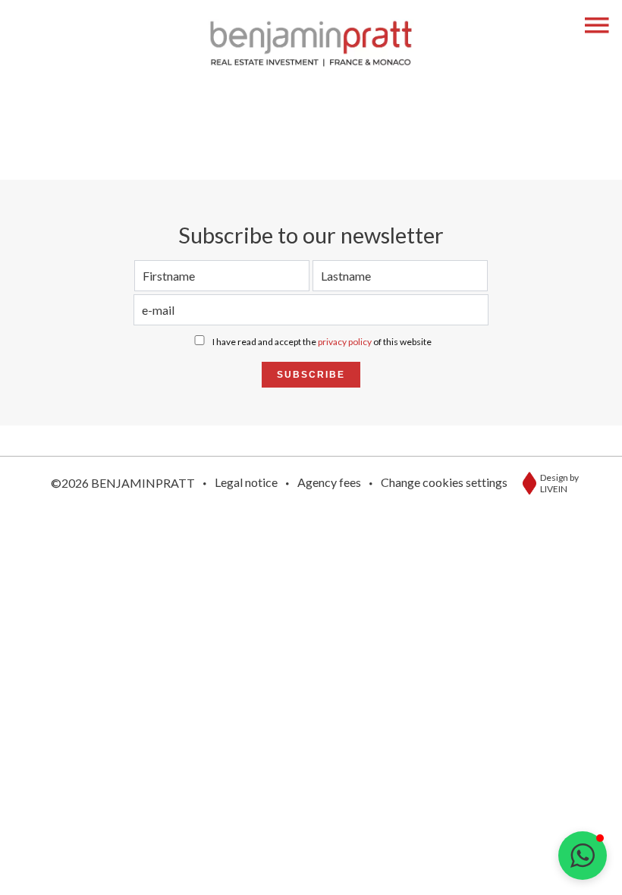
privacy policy (345, 341)
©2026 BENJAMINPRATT (123, 483)
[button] (582, 855)
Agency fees (329, 482)
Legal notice (246, 482)
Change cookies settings (444, 482)
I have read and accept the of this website (322, 341)
